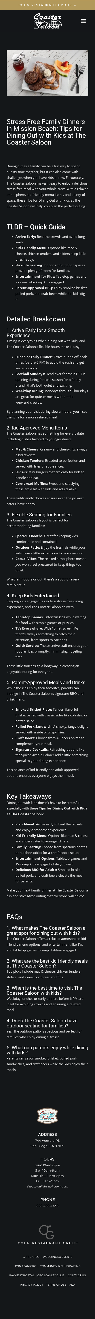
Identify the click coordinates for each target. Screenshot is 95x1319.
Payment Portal (21, 1275)
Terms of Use (56, 1284)
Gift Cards (31, 1256)
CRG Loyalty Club (50, 1275)
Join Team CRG (25, 1266)
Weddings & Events (57, 1256)
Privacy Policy (31, 1284)
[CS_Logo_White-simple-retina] (47, 13)
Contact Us (77, 1275)
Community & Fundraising (60, 1266)
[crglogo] (47, 1226)
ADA (72, 1284)
